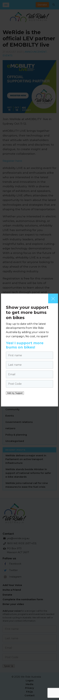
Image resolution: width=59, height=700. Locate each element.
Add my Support (15, 393)
